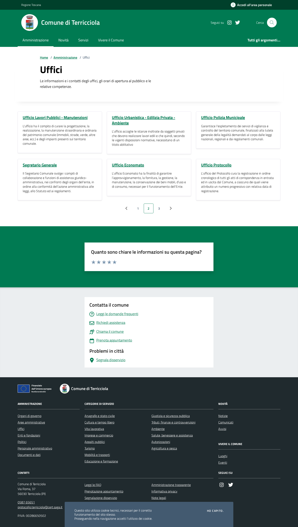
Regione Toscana (31, 5)
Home (44, 57)
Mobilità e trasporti (97, 454)
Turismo (90, 448)
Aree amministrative (31, 422)
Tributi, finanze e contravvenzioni (173, 422)
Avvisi (222, 428)
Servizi (83, 40)
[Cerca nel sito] (272, 22)
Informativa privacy (164, 491)
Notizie (223, 415)
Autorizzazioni (160, 441)
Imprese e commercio (99, 435)
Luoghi (222, 456)
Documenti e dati (29, 454)
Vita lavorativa (94, 428)
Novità (63, 40)
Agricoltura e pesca (164, 448)
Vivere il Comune (111, 40)
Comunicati (225, 422)
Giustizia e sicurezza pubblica (170, 415)
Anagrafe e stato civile (100, 415)
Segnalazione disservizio (101, 497)
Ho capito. (215, 510)
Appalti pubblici (95, 441)
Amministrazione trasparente (171, 484)
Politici (22, 441)
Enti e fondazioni (29, 435)
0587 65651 (26, 502)
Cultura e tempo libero (99, 422)
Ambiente (158, 428)
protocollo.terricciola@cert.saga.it (40, 507)
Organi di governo (29, 415)
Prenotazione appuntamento (104, 491)
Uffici (21, 428)
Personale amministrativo (35, 448)
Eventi (222, 462)
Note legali (158, 497)
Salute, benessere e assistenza (172, 435)
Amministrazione (36, 40)
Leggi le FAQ (93, 484)
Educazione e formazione (101, 461)
